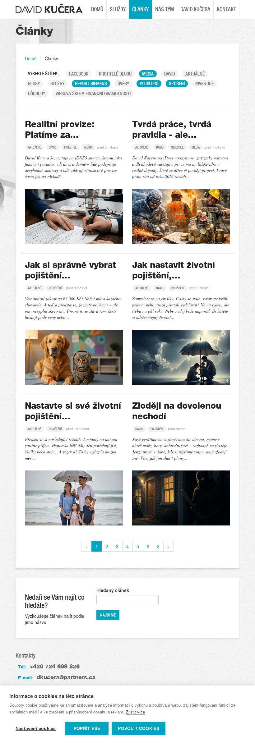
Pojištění (149, 83)
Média (148, 74)
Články (140, 9)
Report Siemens (91, 83)
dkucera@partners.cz (66, 677)
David (169, 74)
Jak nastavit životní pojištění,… (173, 270)
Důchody (36, 93)
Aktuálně (195, 74)
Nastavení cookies (36, 728)
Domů (97, 9)
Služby (118, 9)
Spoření (177, 83)
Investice (204, 83)
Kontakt (226, 9)
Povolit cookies (138, 728)
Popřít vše (87, 728)
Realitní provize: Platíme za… (60, 129)
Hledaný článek (112, 590)
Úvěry (123, 83)
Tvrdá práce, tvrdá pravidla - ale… (171, 129)
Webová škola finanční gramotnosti (93, 93)
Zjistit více (135, 712)
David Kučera (195, 9)
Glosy (34, 83)
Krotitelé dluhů (115, 74)
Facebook (78, 74)
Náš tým (164, 9)
